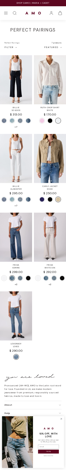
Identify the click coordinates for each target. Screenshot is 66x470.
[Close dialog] (61, 419)
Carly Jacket (49, 186)
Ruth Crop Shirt (50, 107)
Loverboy (16, 344)
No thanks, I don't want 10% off (48, 455)
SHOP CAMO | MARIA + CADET (33, 3)
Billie (16, 107)
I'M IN (48, 451)
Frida (16, 265)
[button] (5, 13)
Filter (9, 47)
